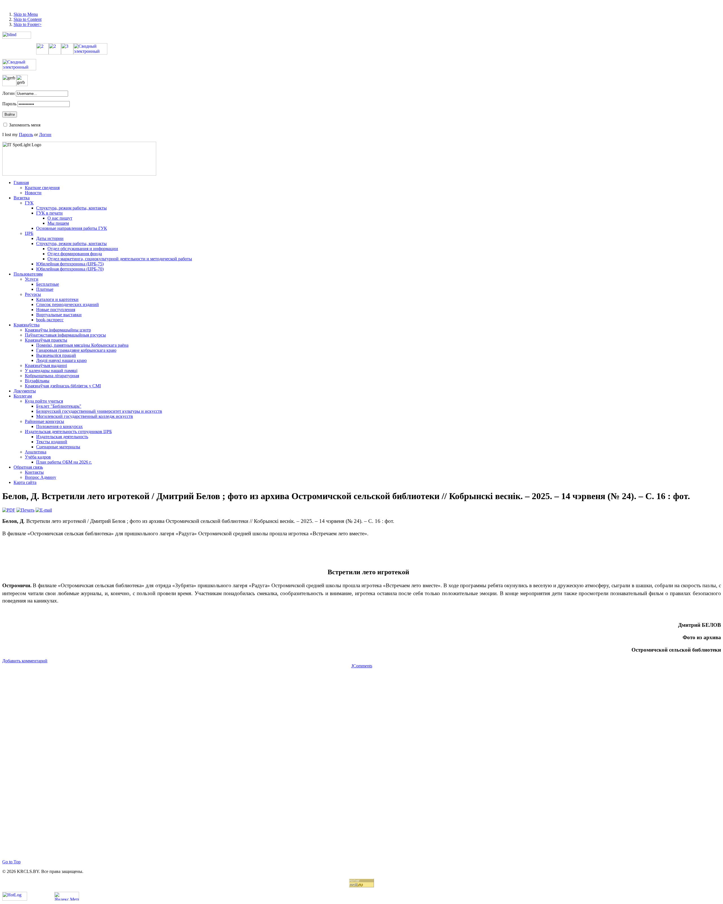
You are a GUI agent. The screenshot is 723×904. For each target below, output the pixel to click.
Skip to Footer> (28, 24)
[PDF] (8, 510)
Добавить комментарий (24, 660)
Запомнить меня (24, 125)
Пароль (9, 103)
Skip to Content (28, 19)
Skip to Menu (26, 14)
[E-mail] (44, 510)
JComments (361, 665)
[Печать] (25, 510)
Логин (8, 93)
